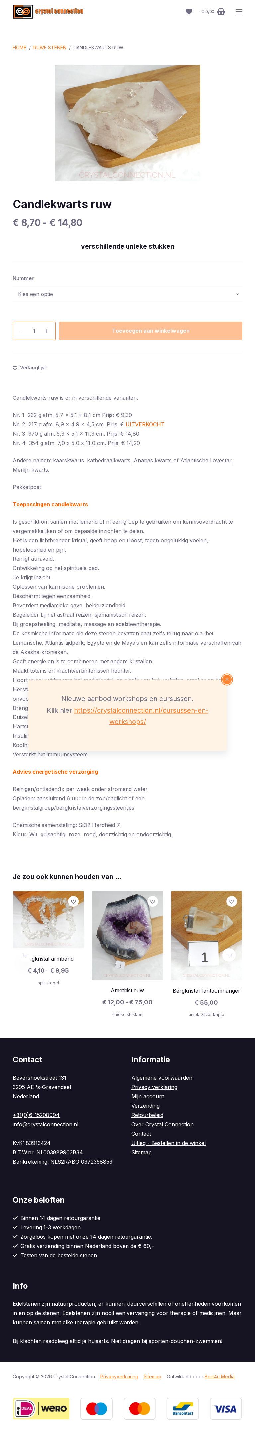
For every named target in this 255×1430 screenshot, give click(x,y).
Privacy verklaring (154, 1087)
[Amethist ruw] (127, 935)
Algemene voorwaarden (161, 1077)
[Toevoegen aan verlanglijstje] (73, 901)
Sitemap (141, 1152)
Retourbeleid (147, 1115)
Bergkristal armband (48, 958)
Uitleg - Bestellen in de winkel (168, 1143)
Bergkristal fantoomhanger (206, 990)
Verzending (145, 1105)
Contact (141, 1133)
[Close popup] (227, 679)
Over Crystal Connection (162, 1124)
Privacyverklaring (119, 1376)
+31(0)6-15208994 (36, 1115)
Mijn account (147, 1096)
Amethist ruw (127, 990)
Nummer (23, 278)
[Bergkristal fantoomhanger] (206, 935)
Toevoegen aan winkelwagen (151, 330)
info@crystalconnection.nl (45, 1124)
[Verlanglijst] (189, 11)
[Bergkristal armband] (48, 919)
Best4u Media (220, 1376)
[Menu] (239, 11)
